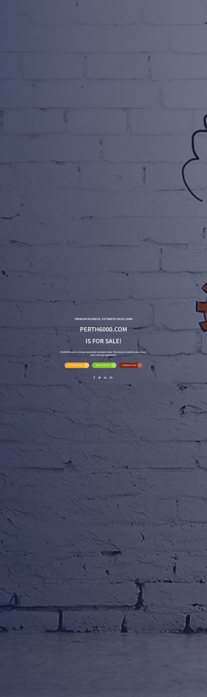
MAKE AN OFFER (103, 365)
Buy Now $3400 (75, 365)
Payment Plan (129, 365)
